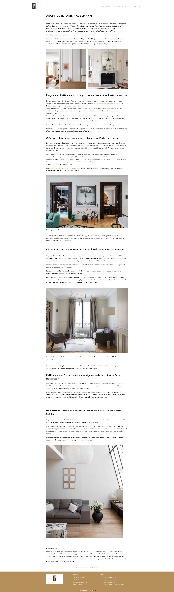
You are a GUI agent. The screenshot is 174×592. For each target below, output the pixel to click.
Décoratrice (104, 586)
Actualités (126, 7)
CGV (89, 590)
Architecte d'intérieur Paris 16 (109, 581)
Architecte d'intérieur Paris (108, 577)
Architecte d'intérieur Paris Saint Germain (112, 584)
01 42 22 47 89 (77, 584)
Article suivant (93, 567)
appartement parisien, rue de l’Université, (64, 168)
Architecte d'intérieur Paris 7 (109, 579)
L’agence (116, 7)
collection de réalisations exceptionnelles (95, 420)
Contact (137, 7)
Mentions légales (82, 590)
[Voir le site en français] (93, 590)
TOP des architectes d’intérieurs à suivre (106, 103)
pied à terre (63, 277)
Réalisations (106, 7)
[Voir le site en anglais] (96, 590)
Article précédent (81, 567)
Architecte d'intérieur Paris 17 (109, 582)
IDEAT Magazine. (66, 240)
